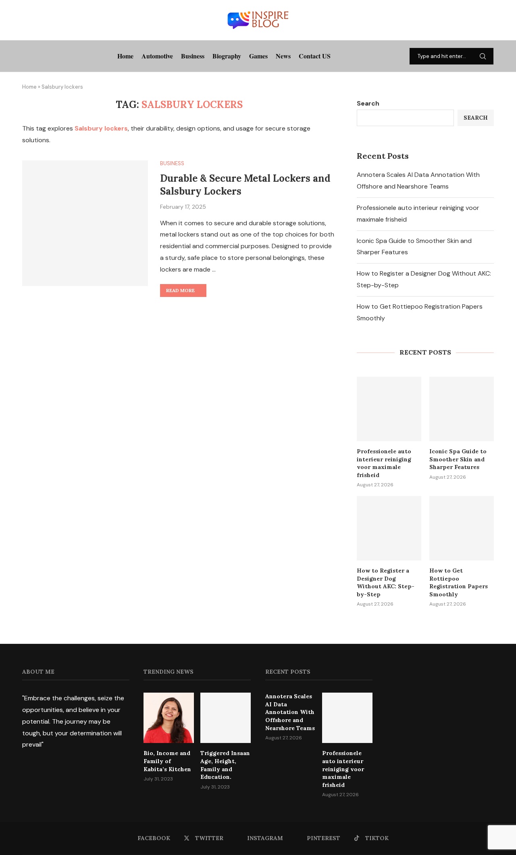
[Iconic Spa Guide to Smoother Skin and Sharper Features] (461, 409)
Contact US (315, 55)
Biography (226, 55)
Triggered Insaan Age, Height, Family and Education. (225, 764)
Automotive (157, 55)
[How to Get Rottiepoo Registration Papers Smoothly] (461, 528)
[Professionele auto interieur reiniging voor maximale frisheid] (389, 409)
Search (368, 103)
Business (192, 55)
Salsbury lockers (101, 128)
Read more (180, 290)
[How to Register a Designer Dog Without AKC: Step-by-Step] (389, 528)
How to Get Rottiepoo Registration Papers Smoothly (458, 582)
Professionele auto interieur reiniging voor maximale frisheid (384, 463)
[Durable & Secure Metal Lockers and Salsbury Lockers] (85, 223)
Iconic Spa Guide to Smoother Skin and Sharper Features (458, 459)
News (283, 55)
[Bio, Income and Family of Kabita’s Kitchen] (169, 718)
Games (258, 55)
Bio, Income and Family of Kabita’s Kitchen (167, 760)
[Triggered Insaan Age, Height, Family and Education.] (225, 718)
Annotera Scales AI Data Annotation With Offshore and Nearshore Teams (290, 712)
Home (125, 55)
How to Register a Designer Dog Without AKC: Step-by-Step (385, 582)
